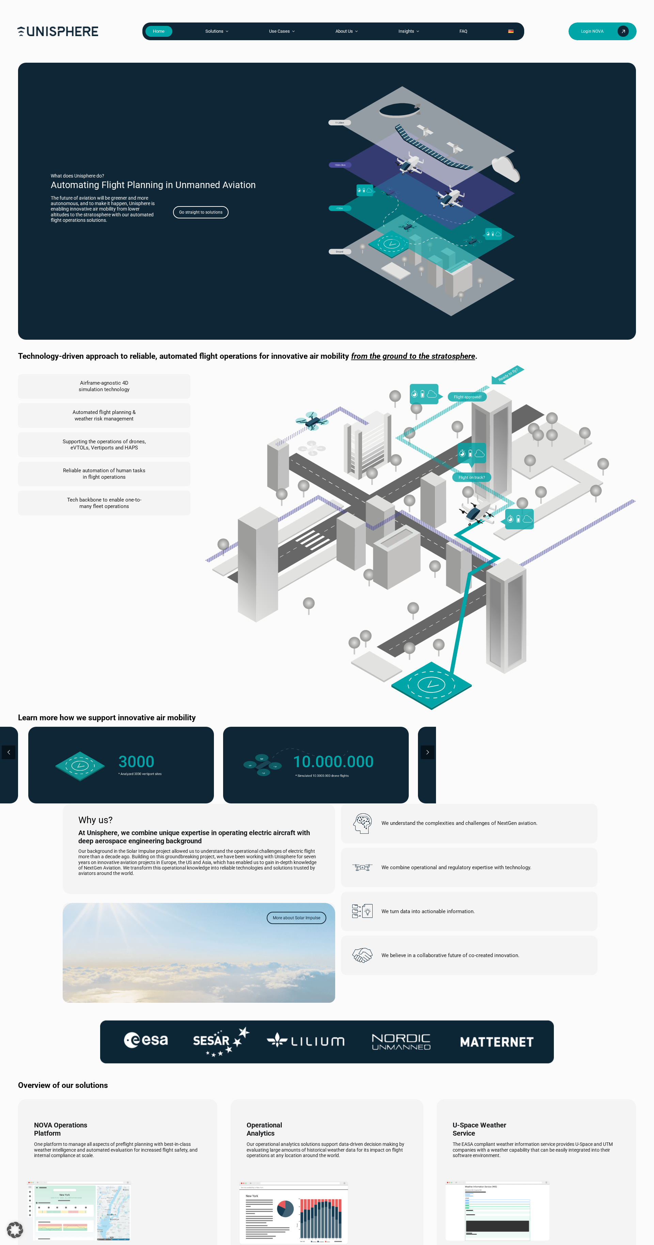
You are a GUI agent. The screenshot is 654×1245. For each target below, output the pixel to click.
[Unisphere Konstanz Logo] (57, 28)
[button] (15, 1230)
